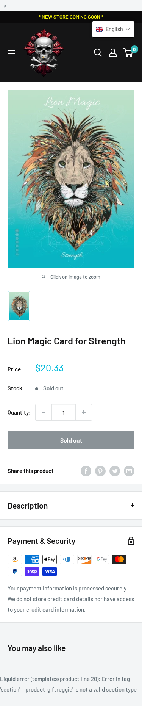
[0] (128, 52)
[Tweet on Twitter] (114, 470)
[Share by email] (129, 470)
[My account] (113, 53)
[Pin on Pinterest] (100, 470)
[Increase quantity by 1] (84, 412)
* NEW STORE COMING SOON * (71, 17)
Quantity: (19, 412)
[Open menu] (11, 53)
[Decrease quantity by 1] (43, 412)
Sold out (71, 440)
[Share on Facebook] (86, 470)
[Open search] (98, 53)
